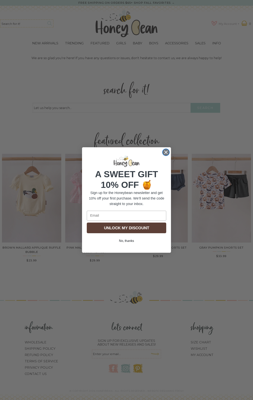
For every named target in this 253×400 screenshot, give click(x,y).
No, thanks (126, 240)
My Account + (229, 24)
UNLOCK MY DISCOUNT (126, 228)
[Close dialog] (165, 152)
